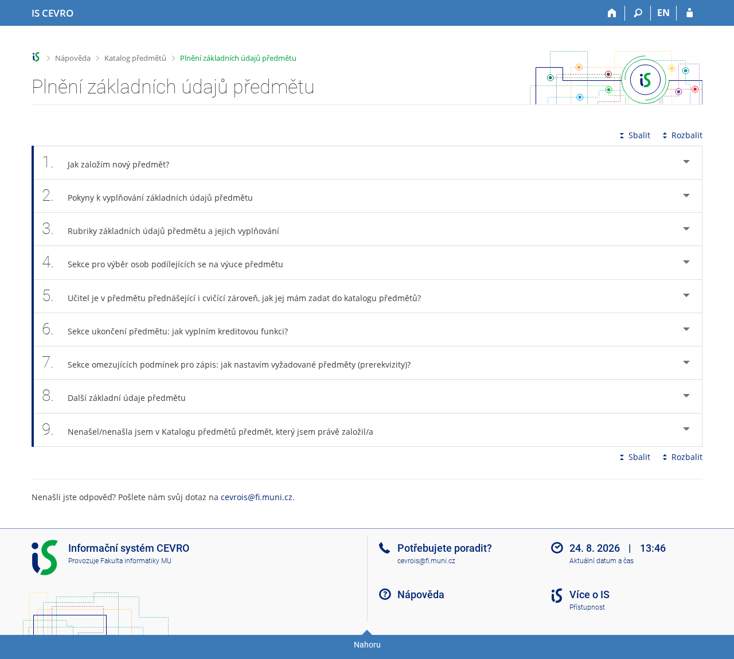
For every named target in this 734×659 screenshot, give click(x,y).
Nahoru (367, 644)
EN (663, 12)
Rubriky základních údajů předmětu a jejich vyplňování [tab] (160, 228)
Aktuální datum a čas (601, 561)
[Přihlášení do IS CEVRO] (689, 13)
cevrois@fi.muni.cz (256, 497)
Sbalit (639, 135)
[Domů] (612, 13)
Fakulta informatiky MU (135, 561)
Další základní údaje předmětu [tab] (114, 395)
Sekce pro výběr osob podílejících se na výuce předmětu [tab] (162, 261)
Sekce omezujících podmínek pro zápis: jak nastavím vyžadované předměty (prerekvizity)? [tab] (226, 362)
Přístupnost (587, 607)
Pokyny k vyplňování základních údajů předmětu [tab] (147, 195)
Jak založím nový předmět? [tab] (105, 162)
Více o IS (589, 594)
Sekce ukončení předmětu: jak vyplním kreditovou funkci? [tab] (165, 328)
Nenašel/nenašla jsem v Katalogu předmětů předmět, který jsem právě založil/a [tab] (207, 429)
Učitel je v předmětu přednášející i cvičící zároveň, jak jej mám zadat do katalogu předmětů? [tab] (231, 295)
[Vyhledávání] (638, 13)
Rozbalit (686, 135)
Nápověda (73, 58)
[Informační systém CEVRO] (36, 57)
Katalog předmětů (135, 58)
